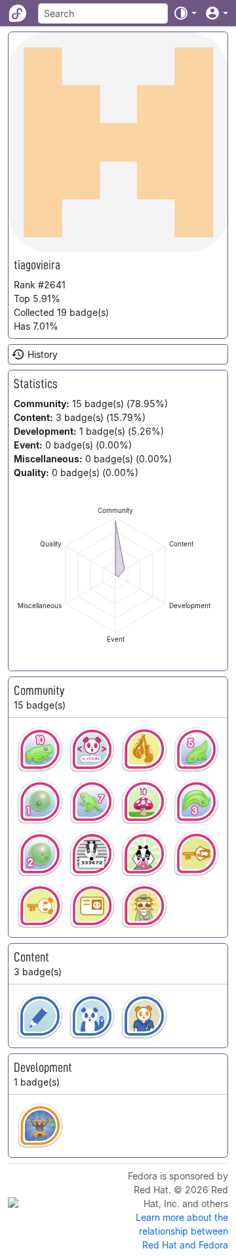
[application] (115, 575)
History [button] (43, 354)
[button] (185, 13)
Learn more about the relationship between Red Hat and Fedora (182, 1231)
